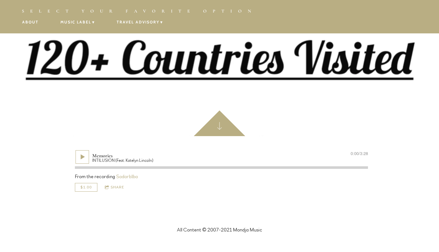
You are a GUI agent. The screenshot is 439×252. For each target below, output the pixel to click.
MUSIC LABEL (75, 22)
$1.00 (86, 187)
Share (117, 187)
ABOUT (30, 22)
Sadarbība (127, 176)
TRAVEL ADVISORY (138, 22)
